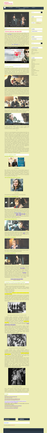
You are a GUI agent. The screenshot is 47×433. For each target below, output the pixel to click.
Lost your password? (38, 23)
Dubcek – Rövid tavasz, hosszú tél (35, 52)
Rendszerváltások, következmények (35, 70)
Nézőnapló (33, 7)
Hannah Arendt (33, 53)
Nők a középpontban (33, 69)
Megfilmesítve (32, 67)
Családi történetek (33, 60)
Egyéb (32, 61)
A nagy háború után (33, 59)
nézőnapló (32, 68)
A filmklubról (10, 7)
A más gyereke (6, 419)
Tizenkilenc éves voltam (34, 49)
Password (32, 20)
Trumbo (32, 51)
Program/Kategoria (26, 7)
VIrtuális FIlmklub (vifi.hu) (8, 3)
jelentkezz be (13, 425)
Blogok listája (18, 7)
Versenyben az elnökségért (34, 50)
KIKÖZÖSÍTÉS (22, 419)
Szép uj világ (32, 71)
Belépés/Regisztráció (22, 8)
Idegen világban (33, 66)
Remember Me (37, 22)
